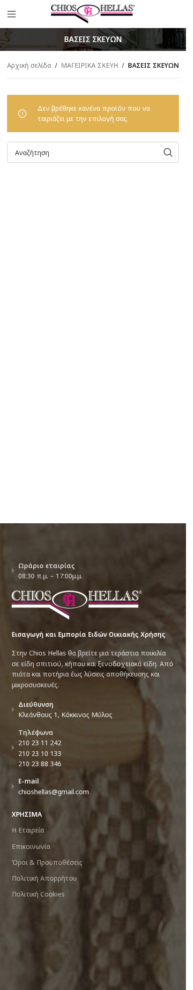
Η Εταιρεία (28, 830)
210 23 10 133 (39, 753)
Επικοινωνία (31, 846)
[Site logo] (93, 13)
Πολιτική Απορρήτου (44, 878)
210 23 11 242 (39, 742)
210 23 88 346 (39, 763)
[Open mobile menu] (11, 14)
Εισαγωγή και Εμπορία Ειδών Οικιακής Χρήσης (88, 634)
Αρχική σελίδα (29, 65)
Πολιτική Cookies (38, 894)
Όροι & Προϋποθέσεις (47, 862)
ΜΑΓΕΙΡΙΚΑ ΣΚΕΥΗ (89, 65)
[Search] (168, 152)
